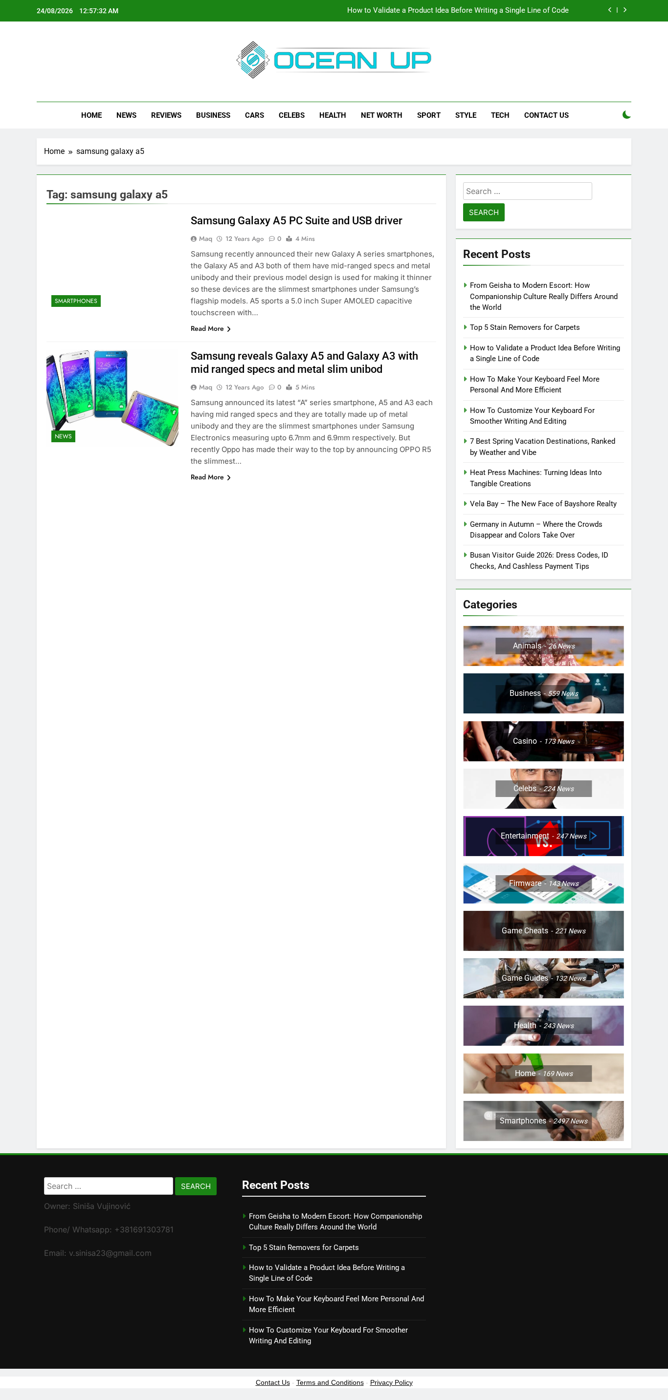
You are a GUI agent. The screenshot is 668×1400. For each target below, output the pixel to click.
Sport (429, 115)
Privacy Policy (391, 1382)
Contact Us (546, 115)
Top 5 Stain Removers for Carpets (525, 327)
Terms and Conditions (330, 1382)
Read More (207, 328)
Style (465, 115)
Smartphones (76, 301)
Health (332, 115)
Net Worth (381, 115)
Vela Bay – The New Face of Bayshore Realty (543, 503)
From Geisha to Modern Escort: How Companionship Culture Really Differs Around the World (544, 296)
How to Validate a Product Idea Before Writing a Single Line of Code (458, 11)
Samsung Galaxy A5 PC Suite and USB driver (296, 221)
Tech (500, 115)
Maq (205, 238)
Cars (254, 115)
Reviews (166, 115)
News (126, 115)
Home (91, 115)
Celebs (292, 115)
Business (213, 115)
